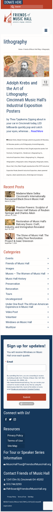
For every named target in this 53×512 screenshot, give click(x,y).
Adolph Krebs (12, 140)
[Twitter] (10, 419)
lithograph (40, 157)
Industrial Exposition (13, 157)
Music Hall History (16, 278)
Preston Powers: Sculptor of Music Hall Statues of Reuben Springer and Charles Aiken (27, 210)
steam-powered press (19, 175)
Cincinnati (10, 148)
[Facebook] (6, 419)
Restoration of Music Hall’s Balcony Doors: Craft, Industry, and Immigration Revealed (25, 224)
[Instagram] (15, 419)
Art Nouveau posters (13, 144)
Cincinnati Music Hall (21, 148)
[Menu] (45, 30)
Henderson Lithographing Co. (32, 153)
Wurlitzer (11, 327)
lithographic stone (22, 162)
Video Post (12, 311)
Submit (26, 397)
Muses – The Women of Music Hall (25, 273)
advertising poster (34, 140)
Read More (37, 131)
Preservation (13, 283)
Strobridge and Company (35, 175)
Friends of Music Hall (17, 263)
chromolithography (38, 144)
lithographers (11, 162)
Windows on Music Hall (19, 322)
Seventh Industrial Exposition (27, 170)
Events (9, 258)
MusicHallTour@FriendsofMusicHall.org (28, 464)
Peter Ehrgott (22, 166)
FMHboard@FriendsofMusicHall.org (26, 488)
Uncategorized (14, 298)
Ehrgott (31, 148)
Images (10, 268)
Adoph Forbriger (22, 140)
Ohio (15, 166)
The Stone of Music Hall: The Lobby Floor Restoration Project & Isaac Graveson (27, 238)
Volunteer (11, 317)
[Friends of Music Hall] (26, 18)
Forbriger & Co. (18, 153)
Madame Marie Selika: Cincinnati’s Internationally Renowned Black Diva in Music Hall (25, 196)
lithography (32, 162)
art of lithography (25, 144)
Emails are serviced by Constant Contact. (25, 389)
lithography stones (42, 162)
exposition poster (39, 148)
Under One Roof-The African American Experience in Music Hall (27, 305)
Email (10, 362)
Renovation (12, 288)
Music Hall (10, 166)
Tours (9, 293)
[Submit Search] (12, 6)
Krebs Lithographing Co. (28, 157)
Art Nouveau (45, 140)
